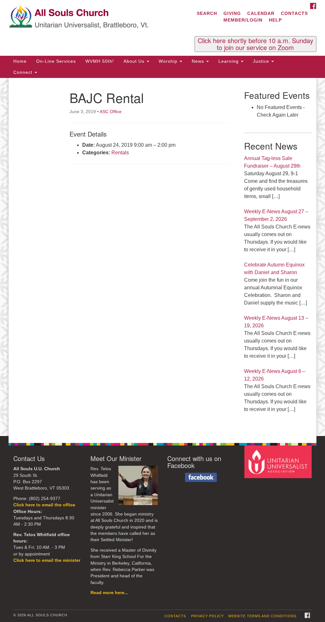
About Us (134, 61)
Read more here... (109, 592)
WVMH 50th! (99, 61)
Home (20, 61)
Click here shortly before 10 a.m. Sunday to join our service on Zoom (255, 44)
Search (207, 13)
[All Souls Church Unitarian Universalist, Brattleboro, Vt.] (98, 17)
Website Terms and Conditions (262, 616)
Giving (232, 13)
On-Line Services (56, 61)
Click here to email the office (44, 505)
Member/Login (242, 19)
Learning (229, 61)
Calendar (261, 13)
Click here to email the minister (46, 560)
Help (275, 19)
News (199, 61)
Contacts (294, 13)
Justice (262, 61)
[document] (162, 257)
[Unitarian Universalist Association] (278, 461)
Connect (23, 72)
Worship (169, 61)
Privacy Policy (207, 616)
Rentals (120, 152)
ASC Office (111, 111)
